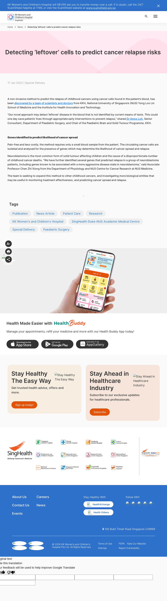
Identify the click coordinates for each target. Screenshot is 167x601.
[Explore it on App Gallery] (92, 344)
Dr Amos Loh (135, 118)
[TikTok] (151, 503)
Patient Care (72, 213)
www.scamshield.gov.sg (100, 7)
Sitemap (102, 548)
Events (17, 513)
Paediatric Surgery (56, 229)
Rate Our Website (136, 543)
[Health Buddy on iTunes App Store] (23, 344)
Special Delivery (23, 229)
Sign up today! (24, 404)
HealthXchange (101, 504)
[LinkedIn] (145, 503)
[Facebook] (128, 503)
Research (95, 213)
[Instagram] (139, 503)
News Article (45, 213)
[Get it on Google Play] (57, 344)
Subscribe (100, 412)
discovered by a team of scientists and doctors (43, 103)
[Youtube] (134, 503)
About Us (19, 497)
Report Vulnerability (129, 548)
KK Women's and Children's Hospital (37, 221)
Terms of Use (105, 543)
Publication (20, 213)
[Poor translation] (11, 572)
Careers (43, 497)
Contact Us (20, 505)
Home (10, 27)
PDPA (122, 543)
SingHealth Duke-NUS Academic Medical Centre (106, 221)
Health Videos (101, 512)
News (20, 27)
